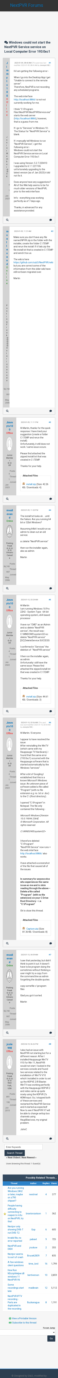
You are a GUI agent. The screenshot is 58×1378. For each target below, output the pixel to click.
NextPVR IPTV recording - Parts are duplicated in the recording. (15, 1302)
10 (46, 1275)
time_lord (33, 1263)
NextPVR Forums (26, 5)
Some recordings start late (16, 1287)
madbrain (33, 1288)
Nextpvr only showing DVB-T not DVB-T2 (15, 1229)
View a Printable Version (24, 1318)
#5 (50, 600)
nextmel (33, 1194)
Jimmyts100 (44, 65)
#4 (50, 510)
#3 (50, 422)
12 (46, 1288)
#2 (52, 231)
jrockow (33, 1247)
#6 (50, 723)
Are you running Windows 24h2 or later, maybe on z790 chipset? (16, 1194)
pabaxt (33, 1239)
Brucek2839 (33, 1255)
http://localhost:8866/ (25, 99)
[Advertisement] (29, 22)
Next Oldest (14, 1157)
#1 (50, 63)
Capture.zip (32, 928)
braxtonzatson (33, 1213)
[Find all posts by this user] (7, 220)
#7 (50, 955)
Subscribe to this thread (24, 1322)
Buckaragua (33, 1302)
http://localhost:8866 (25, 118)
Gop (33, 1229)
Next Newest (28, 1157)
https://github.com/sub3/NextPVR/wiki (33, 262)
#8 (50, 1044)
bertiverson (33, 1275)
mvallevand (9, 514)
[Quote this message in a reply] (50, 220)
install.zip (31, 484)
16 (46, 1263)
